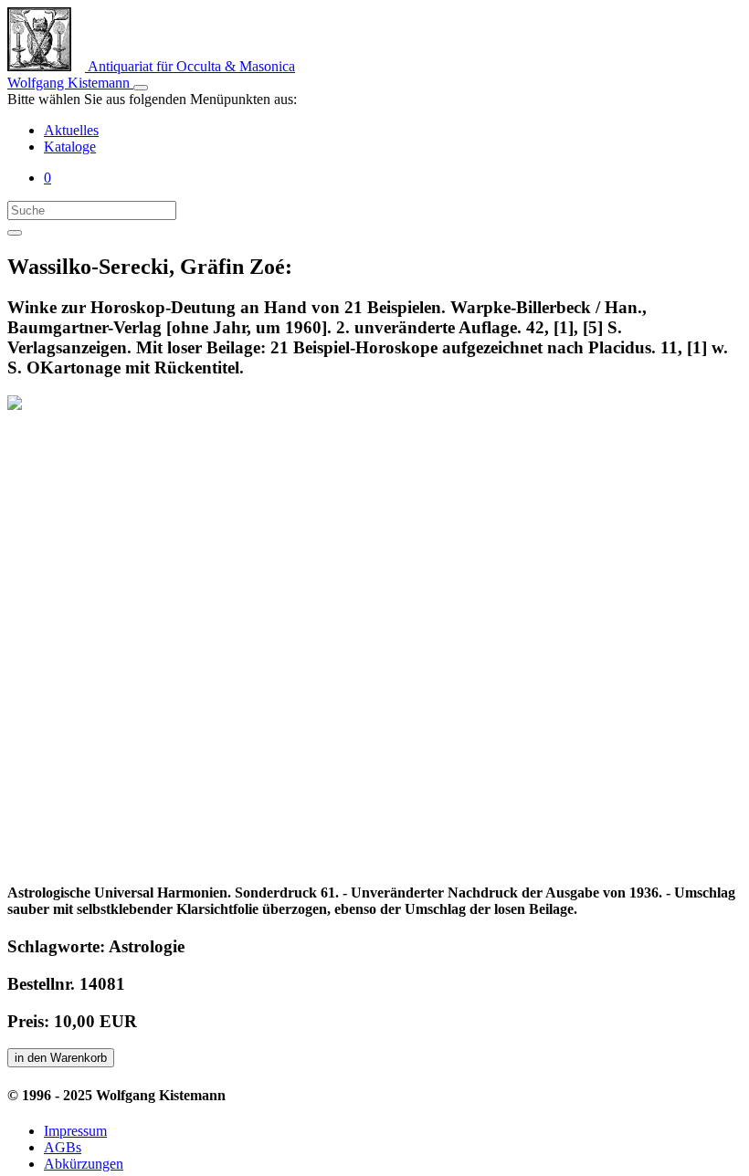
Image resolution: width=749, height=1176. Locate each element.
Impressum (75, 1131)
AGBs (62, 1147)
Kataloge (70, 146)
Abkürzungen (83, 1163)
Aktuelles (71, 130)
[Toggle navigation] (140, 87)
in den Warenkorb (61, 1058)
